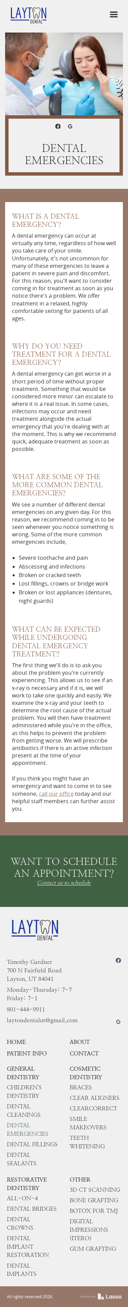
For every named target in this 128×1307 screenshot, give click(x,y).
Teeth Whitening (87, 1142)
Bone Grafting (94, 1200)
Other (80, 1179)
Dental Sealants (22, 1159)
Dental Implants (22, 1270)
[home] (29, 14)
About (80, 1041)
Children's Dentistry (24, 1091)
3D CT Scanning (95, 1189)
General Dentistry (23, 1073)
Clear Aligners (94, 1097)
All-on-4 (22, 1198)
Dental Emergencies (27, 1129)
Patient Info (27, 1053)
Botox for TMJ (94, 1210)
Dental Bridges (32, 1208)
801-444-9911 (26, 1009)
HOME (16, 1041)
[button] (114, 14)
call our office (56, 793)
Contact (84, 1053)
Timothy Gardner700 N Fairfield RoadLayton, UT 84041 (34, 970)
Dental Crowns (20, 1223)
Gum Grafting (93, 1248)
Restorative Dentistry (27, 1183)
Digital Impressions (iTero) (89, 1230)
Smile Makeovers (88, 1123)
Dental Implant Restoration (28, 1247)
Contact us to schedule (63, 883)
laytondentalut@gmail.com (42, 1020)
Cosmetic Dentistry (86, 1073)
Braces (81, 1087)
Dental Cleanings (24, 1110)
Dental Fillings (32, 1144)
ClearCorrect (93, 1108)
